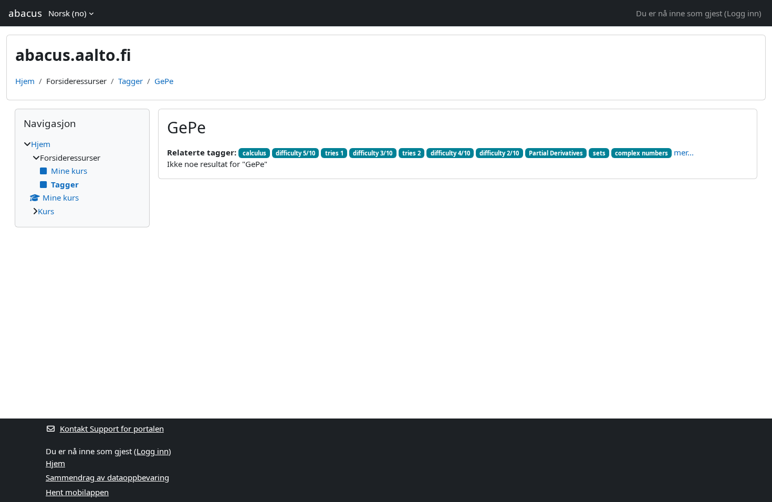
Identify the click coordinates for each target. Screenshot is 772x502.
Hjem (25, 81)
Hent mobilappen (77, 492)
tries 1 (334, 153)
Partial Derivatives (556, 153)
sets (599, 153)
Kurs (46, 211)
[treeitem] (82, 177)
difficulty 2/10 (499, 153)
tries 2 (411, 153)
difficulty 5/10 (295, 153)
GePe (163, 81)
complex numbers (641, 153)
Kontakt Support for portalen (112, 428)
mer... (684, 152)
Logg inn (743, 13)
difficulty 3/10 (372, 153)
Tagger (130, 81)
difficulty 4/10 (450, 153)
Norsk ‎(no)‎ (67, 13)
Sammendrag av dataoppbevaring (107, 477)
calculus (254, 153)
